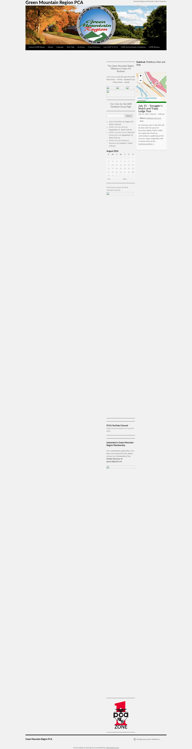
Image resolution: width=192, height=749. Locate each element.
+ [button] (141, 76)
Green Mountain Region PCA (54, 2)
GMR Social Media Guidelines (133, 47)
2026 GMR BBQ (115, 122)
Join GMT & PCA (110, 47)
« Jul (108, 179)
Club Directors (94, 47)
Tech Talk (70, 47)
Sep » (125, 179)
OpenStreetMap (151, 98)
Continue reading (146, 144)
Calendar (60, 47)
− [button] (141, 80)
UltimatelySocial (112, 748)
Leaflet (139, 98)
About (50, 47)
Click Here (114, 104)
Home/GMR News (37, 47)
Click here (110, 77)
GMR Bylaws (154, 47)
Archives (81, 47)
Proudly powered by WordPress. (148, 739)
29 (133, 172)
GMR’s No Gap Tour (117, 127)
